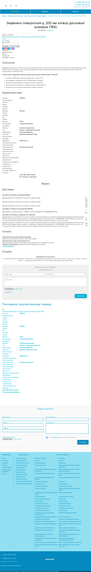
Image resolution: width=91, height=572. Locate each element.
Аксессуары (62, 458)
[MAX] (13, 49)
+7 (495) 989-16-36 (82, 2)
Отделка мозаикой (21, 460)
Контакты (5, 463)
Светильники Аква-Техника (42, 519)
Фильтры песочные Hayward (66, 496)
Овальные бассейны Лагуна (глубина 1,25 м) (70, 542)
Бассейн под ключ (21, 458)
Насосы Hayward (39, 501)
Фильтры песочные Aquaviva (42, 499)
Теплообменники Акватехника (43, 505)
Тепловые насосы (63, 501)
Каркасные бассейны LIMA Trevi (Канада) (69, 477)
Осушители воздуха (40, 463)
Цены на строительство (23, 463)
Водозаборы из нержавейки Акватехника (46, 523)
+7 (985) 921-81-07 (82, 5)
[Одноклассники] (6, 49)
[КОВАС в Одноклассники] (53, 560)
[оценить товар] (40, 270)
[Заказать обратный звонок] (56, 4)
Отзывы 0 (50, 30)
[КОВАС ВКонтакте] (51, 560)
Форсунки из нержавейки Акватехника (45, 521)
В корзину (5, 46)
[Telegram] (11, 49)
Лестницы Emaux (63, 510)
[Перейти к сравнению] (41, 4)
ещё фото (8, 292)
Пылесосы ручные (39, 483)
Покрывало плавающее (41, 486)
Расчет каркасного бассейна (24, 481)
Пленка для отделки (40, 488)
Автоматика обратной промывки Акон (45, 527)
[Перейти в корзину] (61, 4)
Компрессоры (62, 463)
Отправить (81, 296)
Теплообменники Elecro (65, 505)
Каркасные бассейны (40, 458)
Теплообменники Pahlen (41, 503)
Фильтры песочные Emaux (65, 492)
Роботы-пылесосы (63, 483)
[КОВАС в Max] (6, 6)
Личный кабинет (7, 467)
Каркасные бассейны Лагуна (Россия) (45, 473)
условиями (56, 437)
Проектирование (21, 469)
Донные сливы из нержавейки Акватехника (70, 521)
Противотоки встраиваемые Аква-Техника (46, 516)
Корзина (4, 465)
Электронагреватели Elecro (42, 510)
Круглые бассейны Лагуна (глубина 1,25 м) (46, 542)
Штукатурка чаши (21, 476)
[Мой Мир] (8, 49)
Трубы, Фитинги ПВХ (40, 465)
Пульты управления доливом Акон (67, 527)
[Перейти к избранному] (46, 4)
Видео (4, 458)
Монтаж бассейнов (21, 479)
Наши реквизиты (8, 246)
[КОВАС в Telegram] (11, 6)
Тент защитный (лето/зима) (65, 486)
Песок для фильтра (40, 496)
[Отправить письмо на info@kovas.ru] (51, 4)
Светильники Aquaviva (64, 516)
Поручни (37, 460)
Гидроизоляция (20, 467)
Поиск (4, 474)
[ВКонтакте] (3, 49)
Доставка (5, 460)
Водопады (61, 460)
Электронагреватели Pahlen (66, 508)
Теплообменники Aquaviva (42, 508)
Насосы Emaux (62, 499)
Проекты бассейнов (21, 465)
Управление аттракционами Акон (43, 530)
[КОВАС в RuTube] (16, 6)
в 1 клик (14, 46)
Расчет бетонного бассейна (24, 483)
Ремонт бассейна (21, 472)
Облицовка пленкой (22, 474)
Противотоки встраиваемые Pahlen (68, 512)
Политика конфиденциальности (11, 565)
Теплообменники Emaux (65, 503)
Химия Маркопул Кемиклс (42, 481)
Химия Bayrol (62, 481)
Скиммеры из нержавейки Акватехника (69, 519)
